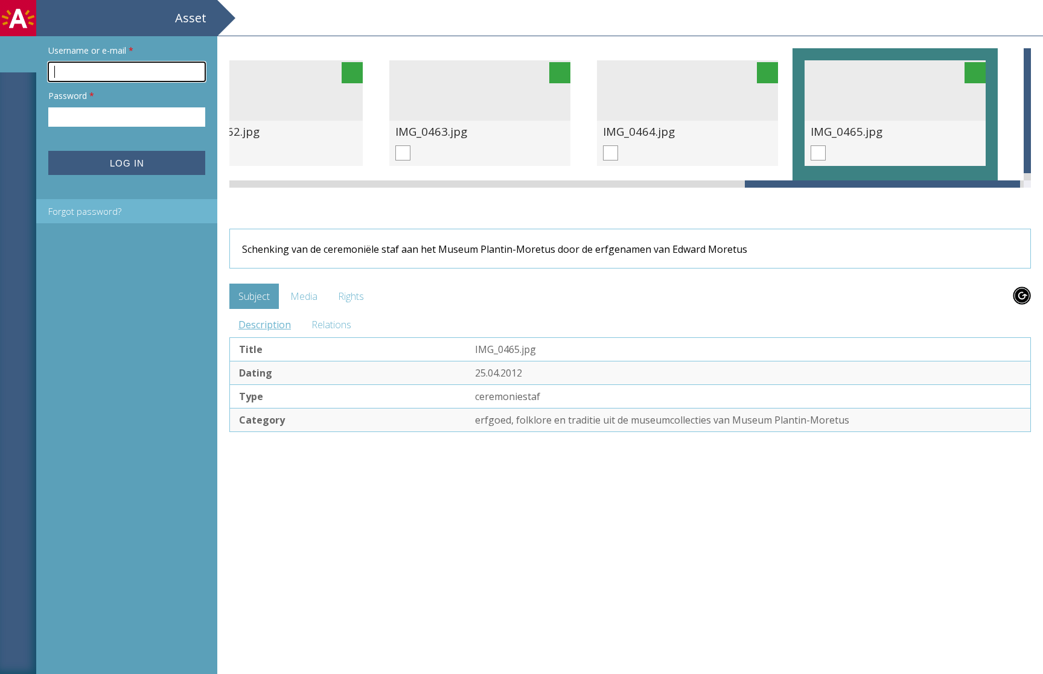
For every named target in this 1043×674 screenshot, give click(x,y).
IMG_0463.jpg (431, 131)
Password (71, 95)
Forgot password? (84, 211)
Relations (331, 324)
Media (303, 296)
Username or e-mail (90, 50)
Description (264, 324)
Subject (254, 296)
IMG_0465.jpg (846, 131)
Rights (351, 296)
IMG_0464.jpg (639, 131)
